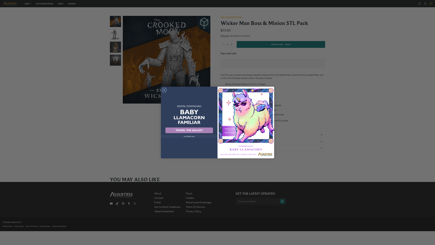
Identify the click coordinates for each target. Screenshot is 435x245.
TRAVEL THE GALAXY (189, 130)
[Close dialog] (164, 90)
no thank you (189, 136)
